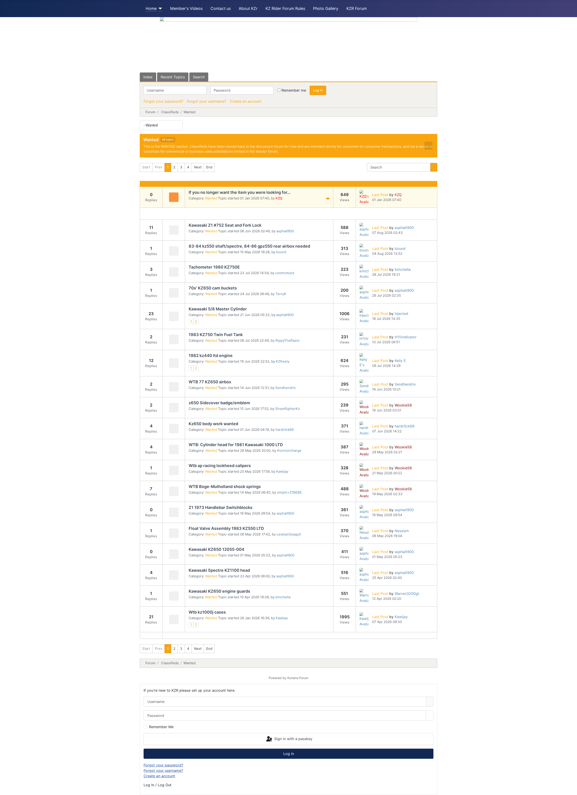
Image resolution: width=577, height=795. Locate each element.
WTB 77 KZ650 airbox (210, 381)
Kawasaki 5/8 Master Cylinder (218, 309)
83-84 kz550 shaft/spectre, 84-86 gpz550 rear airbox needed (249, 246)
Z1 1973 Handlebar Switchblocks (220, 507)
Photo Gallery (325, 8)
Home (151, 8)
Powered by (277, 678)
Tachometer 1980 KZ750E (214, 267)
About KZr (248, 8)
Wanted (150, 139)
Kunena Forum (297, 678)
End (209, 167)
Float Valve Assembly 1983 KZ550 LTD (226, 528)
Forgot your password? (163, 101)
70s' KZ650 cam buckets (213, 288)
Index (148, 77)
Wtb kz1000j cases (207, 612)
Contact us (221, 8)
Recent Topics (173, 77)
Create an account (245, 101)
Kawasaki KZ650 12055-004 (216, 549)
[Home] (159, 8)
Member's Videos (186, 8)
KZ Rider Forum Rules (285, 8)
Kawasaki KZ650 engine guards (219, 591)
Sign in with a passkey (292, 738)
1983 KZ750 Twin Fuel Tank (216, 334)
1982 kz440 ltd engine (211, 355)
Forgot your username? (206, 101)
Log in (318, 90)
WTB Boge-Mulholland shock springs (225, 486)
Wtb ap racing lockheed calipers (220, 465)
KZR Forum (356, 8)
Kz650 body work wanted (213, 423)
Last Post (380, 194)
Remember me (294, 90)
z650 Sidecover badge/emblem (219, 402)
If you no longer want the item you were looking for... (240, 192)
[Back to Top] (571, 789)
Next (197, 167)
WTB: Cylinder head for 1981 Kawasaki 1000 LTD (236, 444)
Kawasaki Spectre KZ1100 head (219, 570)
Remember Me (161, 727)
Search (199, 77)
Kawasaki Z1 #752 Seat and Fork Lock (225, 225)
